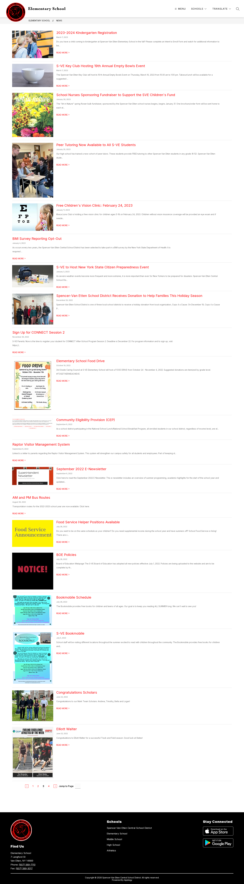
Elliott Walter (66, 729)
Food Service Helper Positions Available (88, 522)
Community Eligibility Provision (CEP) (85, 420)
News (59, 20)
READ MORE (63, 52)
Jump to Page (66, 786)
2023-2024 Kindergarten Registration (86, 33)
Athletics (111, 850)
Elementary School (39, 20)
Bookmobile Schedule (73, 597)
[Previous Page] (27, 786)
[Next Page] (55, 786)
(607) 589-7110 (27, 864)
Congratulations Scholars (76, 692)
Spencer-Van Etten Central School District (129, 828)
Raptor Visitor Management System (41, 444)
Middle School (114, 839)
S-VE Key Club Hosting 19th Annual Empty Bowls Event (100, 66)
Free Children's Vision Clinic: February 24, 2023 (94, 205)
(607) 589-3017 (24, 868)
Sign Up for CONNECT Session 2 (38, 332)
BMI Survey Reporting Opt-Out (37, 239)
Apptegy (128, 880)
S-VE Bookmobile (70, 633)
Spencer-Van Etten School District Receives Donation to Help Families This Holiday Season (129, 296)
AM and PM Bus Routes (31, 497)
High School (113, 844)
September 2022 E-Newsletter (81, 469)
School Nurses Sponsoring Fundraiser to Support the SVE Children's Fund (115, 95)
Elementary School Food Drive (80, 361)
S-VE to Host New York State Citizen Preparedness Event (102, 267)
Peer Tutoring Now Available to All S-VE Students (96, 145)
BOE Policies (66, 555)
